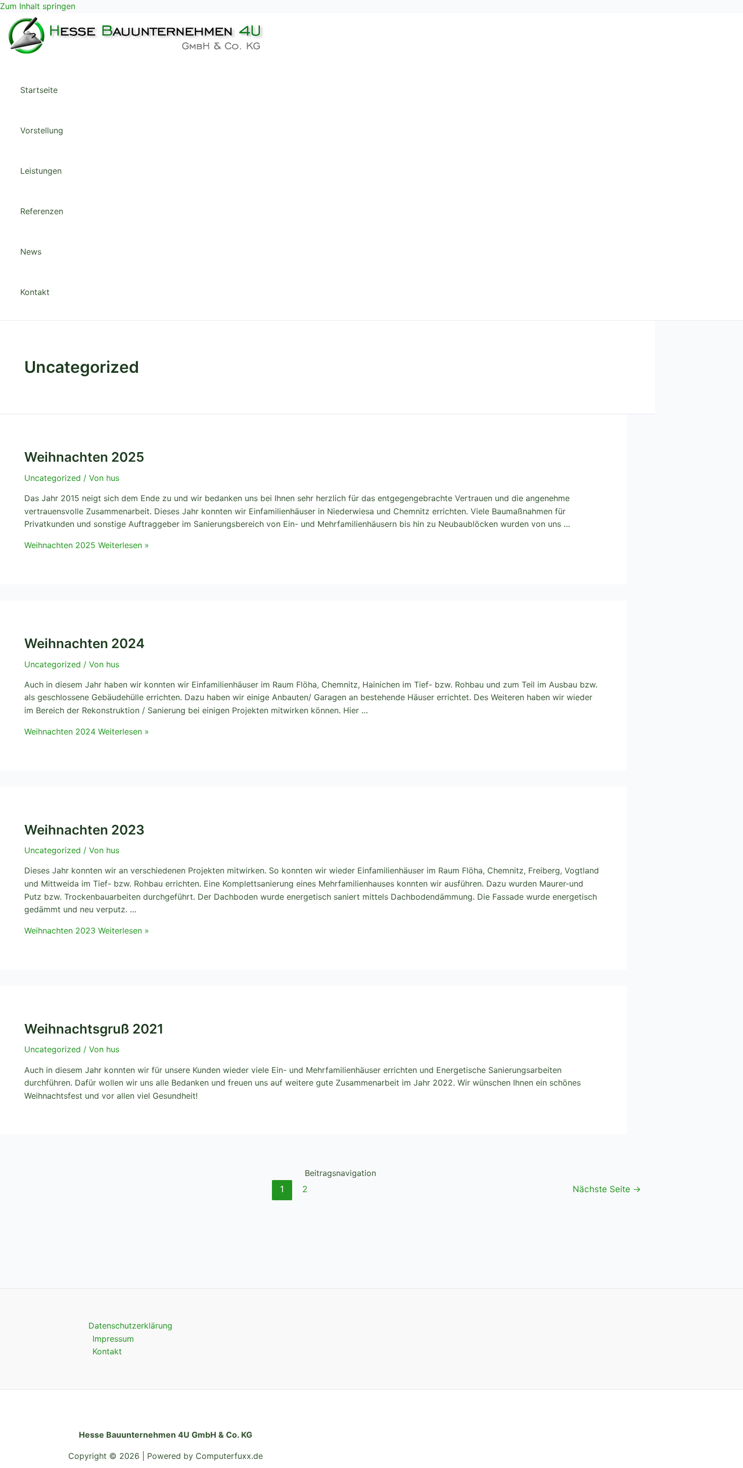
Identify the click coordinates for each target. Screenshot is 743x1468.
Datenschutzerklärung (130, 1325)
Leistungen (41, 171)
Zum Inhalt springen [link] (37, 6)
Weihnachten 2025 (84, 457)
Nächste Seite (607, 1189)
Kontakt (35, 292)
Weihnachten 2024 (84, 643)
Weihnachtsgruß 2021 (94, 1029)
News (30, 252)
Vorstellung (41, 130)
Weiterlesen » (86, 545)
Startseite (39, 90)
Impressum (113, 1339)
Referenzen (41, 211)
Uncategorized (52, 478)
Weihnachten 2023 (84, 830)
